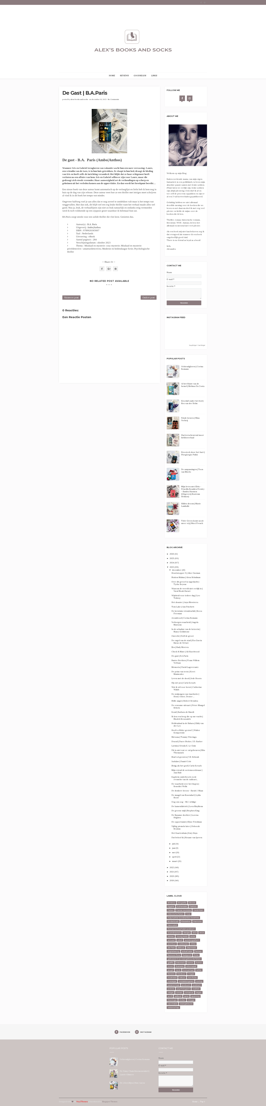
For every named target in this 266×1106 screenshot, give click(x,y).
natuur (182, 977)
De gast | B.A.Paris (180, 656)
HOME (112, 75)
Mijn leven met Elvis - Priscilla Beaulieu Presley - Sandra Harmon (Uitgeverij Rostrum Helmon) (192, 491)
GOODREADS (140, 75)
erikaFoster (187, 951)
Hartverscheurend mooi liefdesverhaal (192, 436)
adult (179, 940)
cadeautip (183, 944)
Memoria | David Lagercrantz (185, 667)
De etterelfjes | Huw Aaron (132, 1083)
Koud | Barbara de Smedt (183, 712)
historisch (180, 962)
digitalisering (173, 951)
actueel (171, 940)
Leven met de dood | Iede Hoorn (186, 678)
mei (174, 852)
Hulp (188, 914)
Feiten (171, 910)
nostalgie (172, 981)
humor (199, 962)
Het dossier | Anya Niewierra (185, 602)
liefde (198, 970)
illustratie (180, 966)
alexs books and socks (79, 99)
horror (190, 962)
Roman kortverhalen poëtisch (181, 929)
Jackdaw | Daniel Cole (181, 761)
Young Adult (182, 936)
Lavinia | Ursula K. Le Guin (184, 745)
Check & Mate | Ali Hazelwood (185, 651)
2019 (172, 880)
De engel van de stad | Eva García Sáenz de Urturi (187, 641)
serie (186, 996)
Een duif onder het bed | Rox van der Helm (192, 402)
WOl (195, 932)
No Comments (113, 99)
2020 (172, 876)
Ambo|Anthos (94, 227)
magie (191, 974)
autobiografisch (192, 940)
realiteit (196, 989)
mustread (172, 977)
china (193, 944)
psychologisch (183, 989)
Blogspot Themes (109, 1101)
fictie (196, 955)
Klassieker (185, 921)
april (174, 857)
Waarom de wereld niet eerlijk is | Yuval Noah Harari (187, 589)
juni (174, 848)
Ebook (192, 903)
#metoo (171, 903)
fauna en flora (174, 955)
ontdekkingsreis (186, 981)
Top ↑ (202, 1102)
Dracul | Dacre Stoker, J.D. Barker (187, 741)
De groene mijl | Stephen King (186, 810)
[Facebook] (182, 98)
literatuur (181, 974)
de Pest (171, 947)
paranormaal (173, 985)
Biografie (182, 903)
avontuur (172, 944)
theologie (172, 1000)
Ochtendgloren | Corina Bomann (135, 1059)
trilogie (191, 1000)
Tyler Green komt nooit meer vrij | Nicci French (192, 522)
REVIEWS (124, 75)
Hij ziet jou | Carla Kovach (183, 683)
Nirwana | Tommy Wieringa (184, 737)
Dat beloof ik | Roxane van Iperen (187, 837)
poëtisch (197, 985)
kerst (178, 970)
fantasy (198, 951)
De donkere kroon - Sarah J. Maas (187, 790)
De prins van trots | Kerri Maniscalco (183, 672)
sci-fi (170, 996)
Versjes (186, 932)
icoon (170, 966)
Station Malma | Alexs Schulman (186, 577)
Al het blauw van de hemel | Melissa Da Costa (192, 384)
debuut (180, 947)
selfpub (178, 996)
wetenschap (173, 1007)
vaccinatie (172, 1004)
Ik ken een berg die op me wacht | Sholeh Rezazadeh (187, 717)
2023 (172, 567)
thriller (182, 1000)
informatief (191, 966)
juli (173, 843)
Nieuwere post (71, 297)
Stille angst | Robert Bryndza (185, 701)
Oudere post (148, 297)
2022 (172, 867)
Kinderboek (173, 921)
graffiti (170, 962)
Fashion (193, 906)
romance (189, 992)
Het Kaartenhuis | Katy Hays (184, 833)
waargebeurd (186, 1004)
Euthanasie (182, 906)
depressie (191, 947)
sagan (198, 992)
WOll (201, 932)
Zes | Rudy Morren (180, 647)
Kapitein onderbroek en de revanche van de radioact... (185, 778)
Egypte (171, 906)
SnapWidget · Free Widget (197, 345)
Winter (171, 936)
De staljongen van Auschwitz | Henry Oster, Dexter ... (185, 695)
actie (192, 936)
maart (175, 861)
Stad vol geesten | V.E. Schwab (185, 757)
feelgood (187, 955)
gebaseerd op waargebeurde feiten (184, 959)
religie (170, 992)
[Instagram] (189, 98)
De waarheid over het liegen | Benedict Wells (185, 785)
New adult (172, 925)
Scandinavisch (174, 932)
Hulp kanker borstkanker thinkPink (183, 918)
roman (179, 992)
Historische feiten (175, 914)
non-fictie (192, 977)
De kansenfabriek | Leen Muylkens (187, 806)
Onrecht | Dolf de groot (183, 636)
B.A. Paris (92, 224)
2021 (172, 871)
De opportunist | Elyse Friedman (187, 822)
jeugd (170, 970)
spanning (195, 996)
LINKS (154, 75)
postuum (186, 985)
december (177, 570)
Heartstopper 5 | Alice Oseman (186, 573)
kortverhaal (188, 970)
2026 (172, 554)
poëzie (171, 989)
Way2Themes (82, 1101)
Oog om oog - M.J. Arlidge (184, 802)
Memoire (197, 921)
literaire (171, 974)
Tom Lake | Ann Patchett (183, 606)
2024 (172, 562)
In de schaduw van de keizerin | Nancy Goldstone (186, 630)
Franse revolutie (183, 910)
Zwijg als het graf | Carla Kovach (187, 765)
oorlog (199, 981)
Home (195, 1102)
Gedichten (198, 910)
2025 (172, 558)
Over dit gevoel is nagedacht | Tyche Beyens (185, 583)
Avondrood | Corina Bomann (184, 618)
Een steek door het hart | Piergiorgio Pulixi (193, 453)
